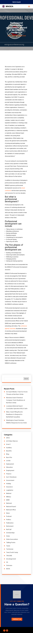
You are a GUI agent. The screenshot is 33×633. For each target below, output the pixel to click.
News (8, 513)
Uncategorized (21, 36)
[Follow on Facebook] (4, 630)
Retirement (9, 526)
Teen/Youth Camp (12, 552)
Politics (8, 519)
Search (26, 378)
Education (9, 467)
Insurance (9, 487)
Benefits (9, 451)
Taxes (8, 546)
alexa (8, 438)
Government (10, 480)
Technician (9, 549)
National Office (11, 510)
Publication (9, 523)
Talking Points (10, 542)
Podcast (9, 516)
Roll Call (8, 529)
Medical (8, 493)
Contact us (17, 619)
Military (8, 497)
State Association (12, 539)
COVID (8, 460)
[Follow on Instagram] (7, 630)
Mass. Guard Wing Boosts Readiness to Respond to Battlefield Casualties (14, 414)
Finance (8, 474)
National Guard (11, 506)
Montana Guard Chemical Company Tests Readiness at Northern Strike (15, 400)
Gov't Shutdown (11, 477)
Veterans (9, 565)
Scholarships (10, 533)
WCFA (8, 569)
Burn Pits (9, 457)
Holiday (8, 483)
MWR (8, 500)
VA (7, 562)
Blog (7, 454)
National (9, 503)
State (8, 536)
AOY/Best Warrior (12, 441)
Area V (8, 444)
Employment (10, 470)
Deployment (10, 464)
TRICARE (9, 555)
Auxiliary (9, 447)
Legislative (9, 490)
